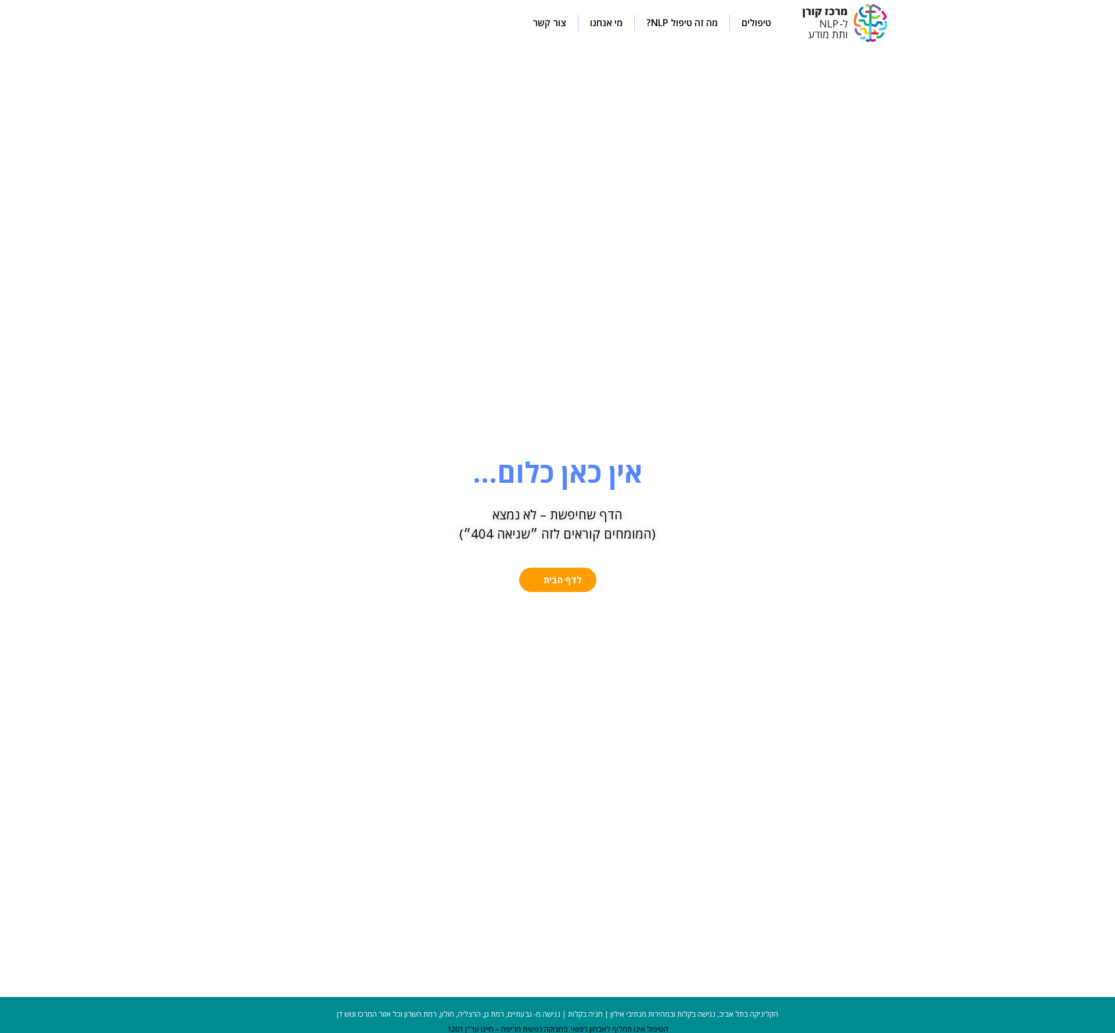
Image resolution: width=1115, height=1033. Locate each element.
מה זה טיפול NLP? (682, 22)
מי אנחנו (606, 22)
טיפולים (756, 22)
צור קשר (549, 22)
